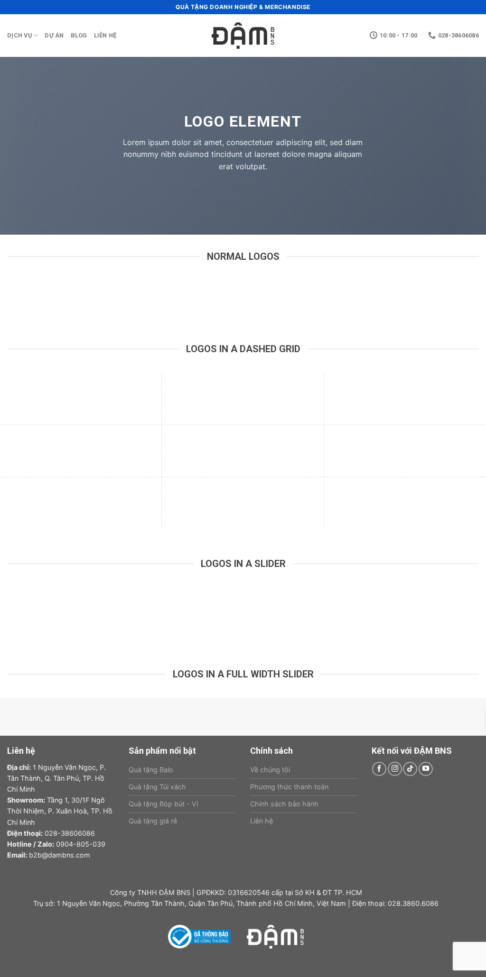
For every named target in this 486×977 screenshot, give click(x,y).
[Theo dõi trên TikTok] (410, 769)
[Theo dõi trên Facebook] (379, 769)
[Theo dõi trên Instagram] (395, 769)
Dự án (54, 35)
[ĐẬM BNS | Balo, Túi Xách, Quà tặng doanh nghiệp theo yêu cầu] (243, 35)
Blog (79, 35)
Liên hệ (105, 35)
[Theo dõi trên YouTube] (426, 769)
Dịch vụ (19, 35)
